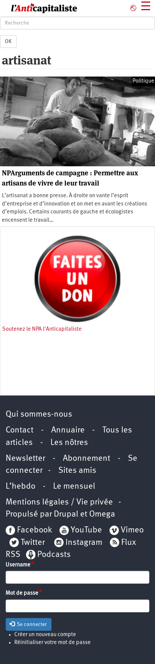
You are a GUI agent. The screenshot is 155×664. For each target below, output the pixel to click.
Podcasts (54, 555)
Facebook (33, 530)
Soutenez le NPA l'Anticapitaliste (42, 329)
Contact (19, 430)
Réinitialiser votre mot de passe (52, 643)
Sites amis (77, 470)
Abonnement (86, 458)
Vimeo (132, 530)
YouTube (85, 530)
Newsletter (25, 458)
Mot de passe (22, 593)
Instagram (83, 542)
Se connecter (31, 624)
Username (18, 565)
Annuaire (68, 430)
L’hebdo (20, 486)
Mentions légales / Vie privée (59, 502)
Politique (143, 81)
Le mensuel (74, 486)
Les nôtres (69, 443)
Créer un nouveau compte (45, 635)
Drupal (66, 514)
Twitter (33, 542)
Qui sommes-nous (39, 414)
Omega (102, 514)
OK (8, 41)
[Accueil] (39, 8)
